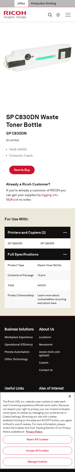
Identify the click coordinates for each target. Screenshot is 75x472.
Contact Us (45, 370)
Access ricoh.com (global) (49, 353)
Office (21, 3)
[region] (37, 430)
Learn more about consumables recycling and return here (52, 299)
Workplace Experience (19, 337)
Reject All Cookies (37, 439)
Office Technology (16, 359)
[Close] (70, 396)
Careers (43, 362)
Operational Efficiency (19, 344)
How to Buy (22, 170)
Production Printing (43, 3)
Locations (45, 337)
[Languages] (58, 15)
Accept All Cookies (37, 450)
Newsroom (45, 344)
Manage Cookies (37, 461)
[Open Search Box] (50, 15)
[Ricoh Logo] (15, 15)
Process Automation (17, 352)
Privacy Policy (34, 431)
